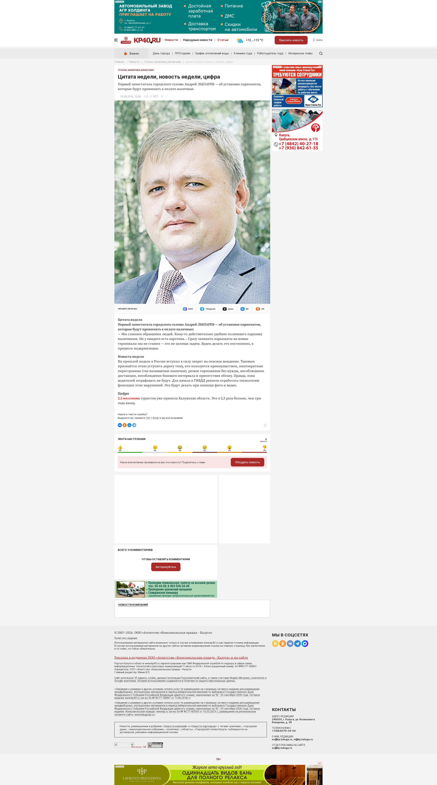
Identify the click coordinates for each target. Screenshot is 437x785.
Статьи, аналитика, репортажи (162, 61)
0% (120, 450)
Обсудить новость (247, 462)
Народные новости (197, 40)
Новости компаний (133, 604)
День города (161, 53)
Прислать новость (291, 40)
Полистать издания (125, 638)
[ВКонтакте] (120, 425)
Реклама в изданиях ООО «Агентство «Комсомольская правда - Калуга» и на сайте (181, 658)
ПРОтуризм (182, 53)
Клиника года (243, 53)
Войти (319, 40)
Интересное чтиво (300, 53)
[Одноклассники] (125, 425)
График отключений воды (212, 53)
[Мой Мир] (129, 425)
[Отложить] (162, 96)
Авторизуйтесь (166, 567)
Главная (119, 61)
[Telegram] (134, 425)
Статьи (222, 40)
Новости (171, 40)
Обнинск (126, 42)
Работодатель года (270, 53)
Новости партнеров (204, 726)
